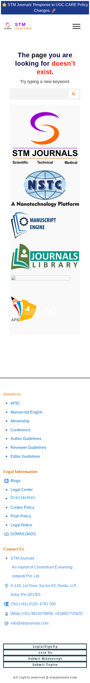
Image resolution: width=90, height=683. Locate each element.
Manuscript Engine (26, 412)
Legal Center (22, 490)
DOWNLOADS (23, 534)
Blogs (15, 481)
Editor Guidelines (25, 456)
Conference (20, 430)
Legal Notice (21, 525)
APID (15, 403)
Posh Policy (21, 516)
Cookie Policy (22, 507)
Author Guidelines (26, 439)
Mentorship (20, 421)
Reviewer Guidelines (28, 447)
